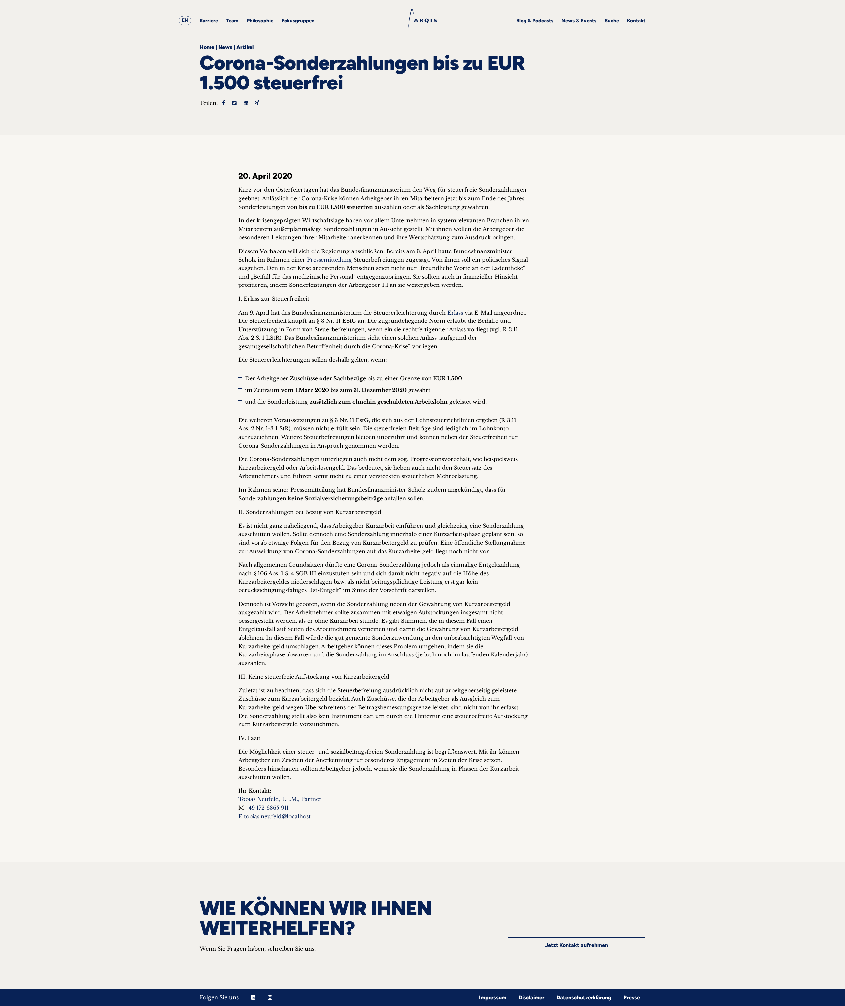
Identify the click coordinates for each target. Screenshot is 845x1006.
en (185, 20)
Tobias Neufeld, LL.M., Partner (279, 799)
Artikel (245, 47)
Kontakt (636, 21)
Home (207, 47)
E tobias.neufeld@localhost (274, 816)
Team (232, 21)
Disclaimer (531, 997)
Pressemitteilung (329, 259)
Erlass (455, 312)
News (225, 47)
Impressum (492, 997)
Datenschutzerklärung (584, 997)
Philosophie (260, 21)
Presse (632, 997)
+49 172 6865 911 (267, 807)
